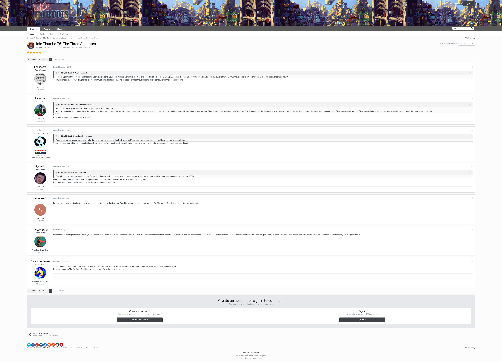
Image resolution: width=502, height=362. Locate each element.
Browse (33, 29)
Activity (47, 29)
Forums (30, 34)
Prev (34, 59)
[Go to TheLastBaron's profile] (40, 241)
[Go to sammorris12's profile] (40, 210)
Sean (41, 47)
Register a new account (139, 320)
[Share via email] (57, 345)
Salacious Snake (40, 261)
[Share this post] (472, 67)
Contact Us (255, 353)
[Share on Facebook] (33, 345)
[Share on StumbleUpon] (53, 345)
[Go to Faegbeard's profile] (40, 79)
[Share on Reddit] (49, 345)
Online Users (63, 34)
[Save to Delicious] (45, 345)
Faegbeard (40, 67)
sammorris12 (40, 198)
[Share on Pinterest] (61, 345)
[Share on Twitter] (29, 345)
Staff (52, 34)
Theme (245, 353)
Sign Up (469, 4)
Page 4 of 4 (59, 59)
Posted (62, 67)
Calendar (41, 34)
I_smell (40, 166)
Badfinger (40, 98)
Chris (40, 130)
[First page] (29, 59)
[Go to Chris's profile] (40, 142)
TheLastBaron (40, 229)
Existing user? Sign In (451, 4)
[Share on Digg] (41, 345)
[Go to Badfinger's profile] (40, 110)
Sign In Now (362, 320)
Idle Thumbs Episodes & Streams (76, 47)
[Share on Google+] (37, 345)
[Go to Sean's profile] (30, 45)
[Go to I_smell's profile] (40, 178)
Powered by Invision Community (251, 358)
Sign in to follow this (449, 43)
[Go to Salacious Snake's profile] (40, 273)
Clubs (59, 29)
